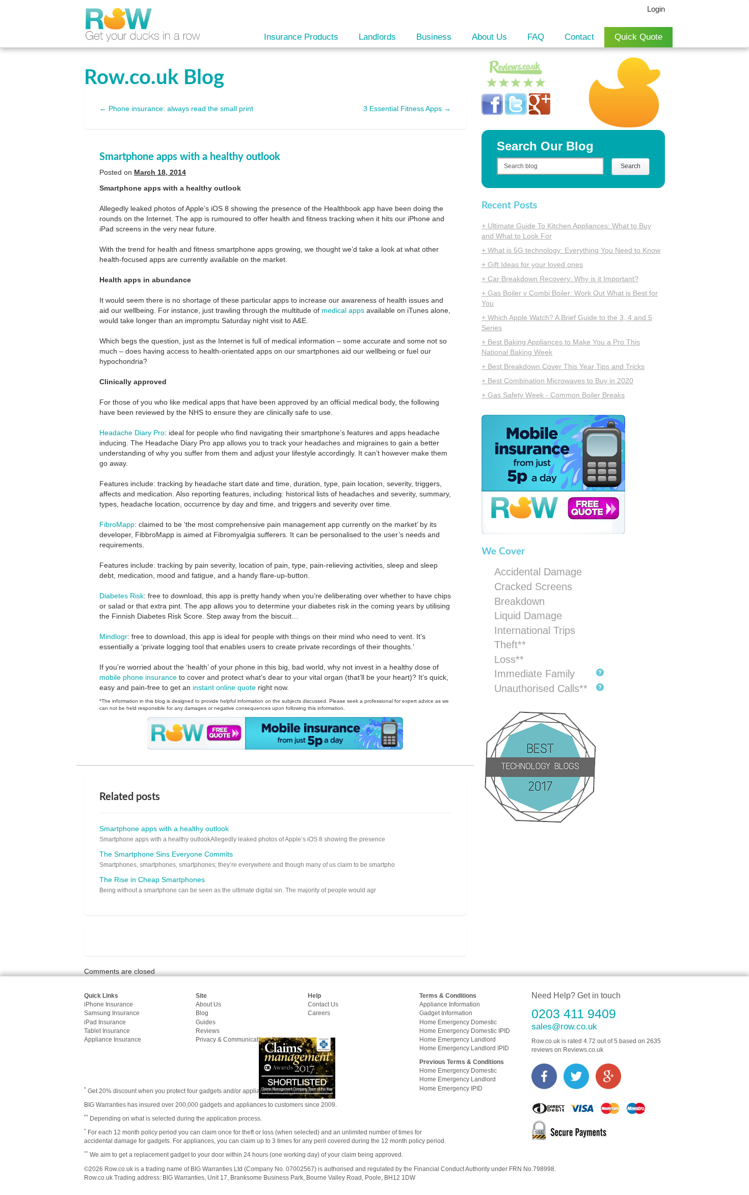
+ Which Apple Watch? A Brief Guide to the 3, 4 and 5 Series (566, 322)
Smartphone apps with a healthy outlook (189, 157)
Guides (206, 1022)
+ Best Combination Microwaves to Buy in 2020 (557, 381)
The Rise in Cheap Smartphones (152, 879)
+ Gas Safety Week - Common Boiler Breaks (553, 395)
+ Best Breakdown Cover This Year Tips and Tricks (563, 366)
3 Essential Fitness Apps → (407, 108)
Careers (319, 1013)
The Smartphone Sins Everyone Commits (166, 854)
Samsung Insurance (112, 1013)
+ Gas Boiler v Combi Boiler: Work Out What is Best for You (569, 298)
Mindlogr (113, 636)
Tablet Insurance (107, 1030)
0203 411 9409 (573, 1013)
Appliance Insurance (112, 1039)
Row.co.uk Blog (154, 78)
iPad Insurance (105, 1022)
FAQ (535, 37)
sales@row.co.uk (564, 1026)
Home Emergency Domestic (458, 1022)
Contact (579, 37)
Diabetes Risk (121, 596)
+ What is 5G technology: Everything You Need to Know (570, 250)
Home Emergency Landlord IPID (464, 1048)
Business (433, 37)
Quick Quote (638, 37)
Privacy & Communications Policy (242, 1039)
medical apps (343, 310)
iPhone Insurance (108, 1004)
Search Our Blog (545, 146)
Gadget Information (445, 1013)
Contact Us (323, 1004)
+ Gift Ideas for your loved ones (532, 264)
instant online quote (224, 687)
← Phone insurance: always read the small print (176, 108)
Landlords (377, 37)
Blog (202, 1013)
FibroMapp (117, 524)
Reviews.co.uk (583, 1049)
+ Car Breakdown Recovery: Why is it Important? (559, 279)
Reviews (208, 1030)
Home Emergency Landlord (457, 1039)
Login (656, 9)
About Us (489, 37)
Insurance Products (301, 37)
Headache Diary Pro (132, 433)
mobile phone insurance (138, 677)
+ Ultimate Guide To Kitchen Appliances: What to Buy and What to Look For (566, 231)
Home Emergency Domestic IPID (464, 1030)
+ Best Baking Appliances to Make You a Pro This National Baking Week (560, 347)
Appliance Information (449, 1004)
